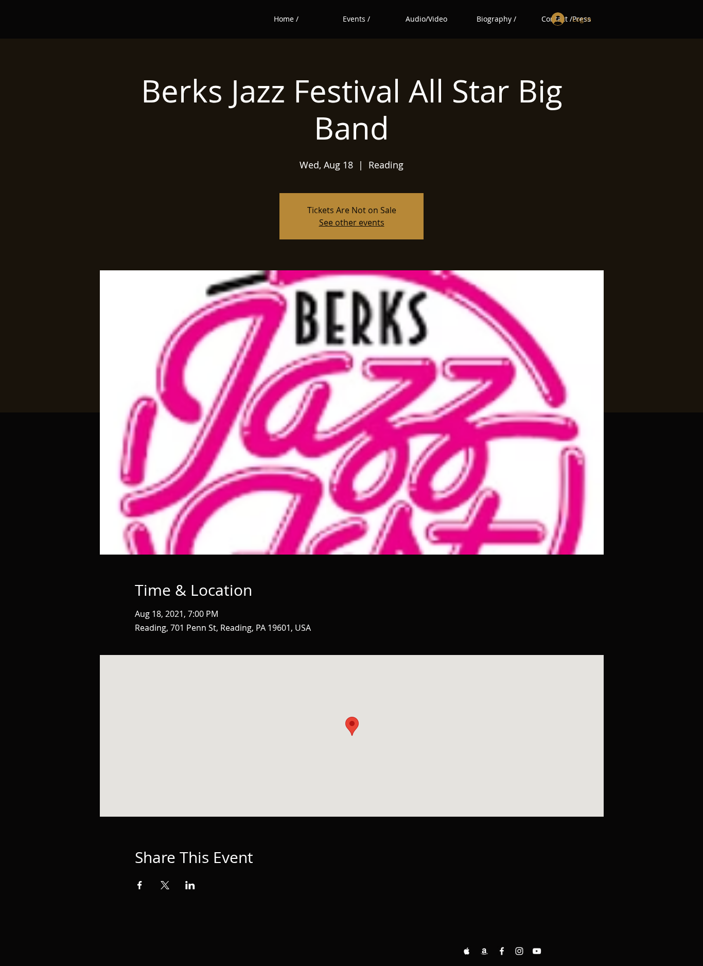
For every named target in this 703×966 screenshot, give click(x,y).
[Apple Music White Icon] (467, 951)
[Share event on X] (165, 885)
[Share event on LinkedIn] (190, 885)
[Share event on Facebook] (140, 885)
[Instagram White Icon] (519, 951)
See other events (351, 222)
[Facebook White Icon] (502, 951)
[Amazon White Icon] (484, 951)
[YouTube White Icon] (537, 951)
